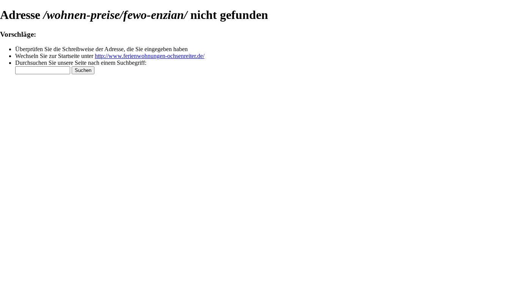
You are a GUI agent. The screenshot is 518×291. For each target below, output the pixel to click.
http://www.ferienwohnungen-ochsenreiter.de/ (149, 56)
